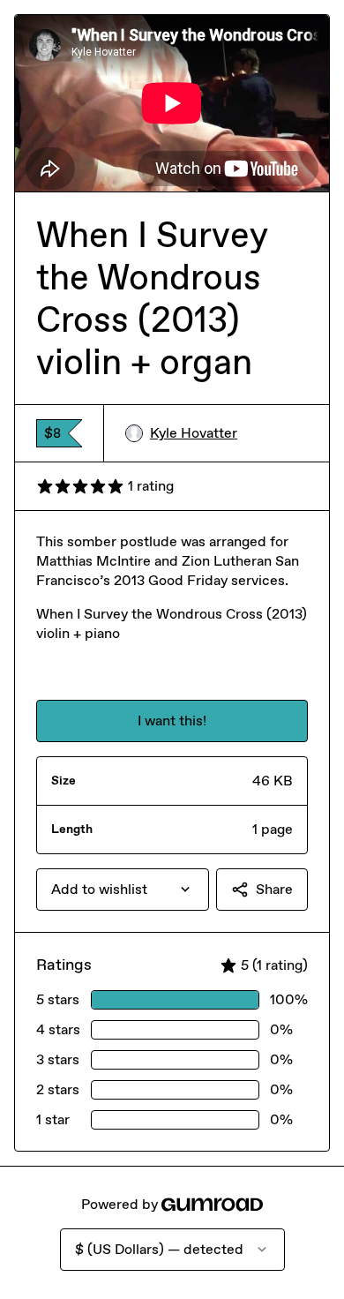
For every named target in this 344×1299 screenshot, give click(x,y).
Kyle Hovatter (193, 432)
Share (274, 889)
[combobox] (122, 889)
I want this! (172, 720)
